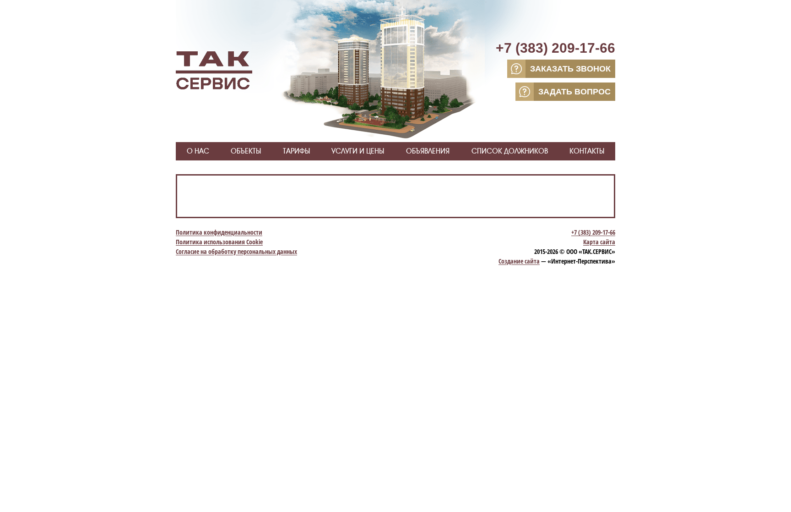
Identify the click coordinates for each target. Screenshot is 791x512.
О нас (198, 151)
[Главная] (214, 71)
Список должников (509, 151)
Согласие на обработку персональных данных (236, 251)
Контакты (586, 151)
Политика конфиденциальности (219, 232)
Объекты (246, 151)
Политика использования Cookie (219, 241)
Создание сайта (519, 261)
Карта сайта (599, 241)
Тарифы (296, 151)
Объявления (428, 151)
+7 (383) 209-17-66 (555, 48)
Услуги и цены (357, 151)
